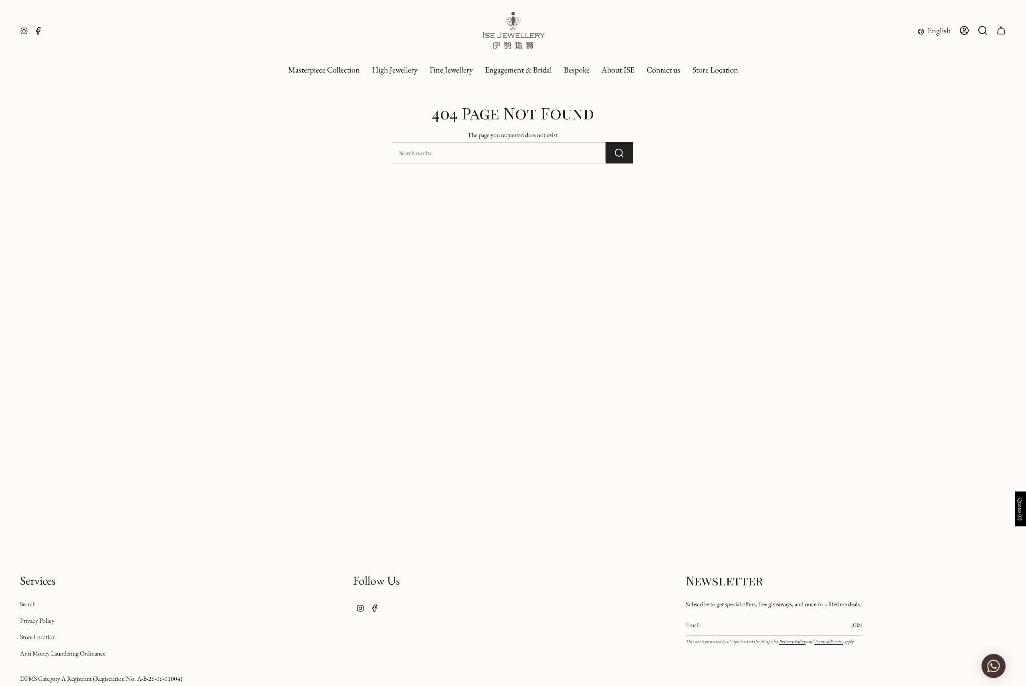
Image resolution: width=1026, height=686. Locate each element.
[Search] (619, 152)
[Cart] (1001, 30)
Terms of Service (828, 641)
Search (28, 604)
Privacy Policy (37, 620)
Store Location (38, 637)
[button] (395, 70)
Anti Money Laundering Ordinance (62, 653)
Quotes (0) (1020, 509)
